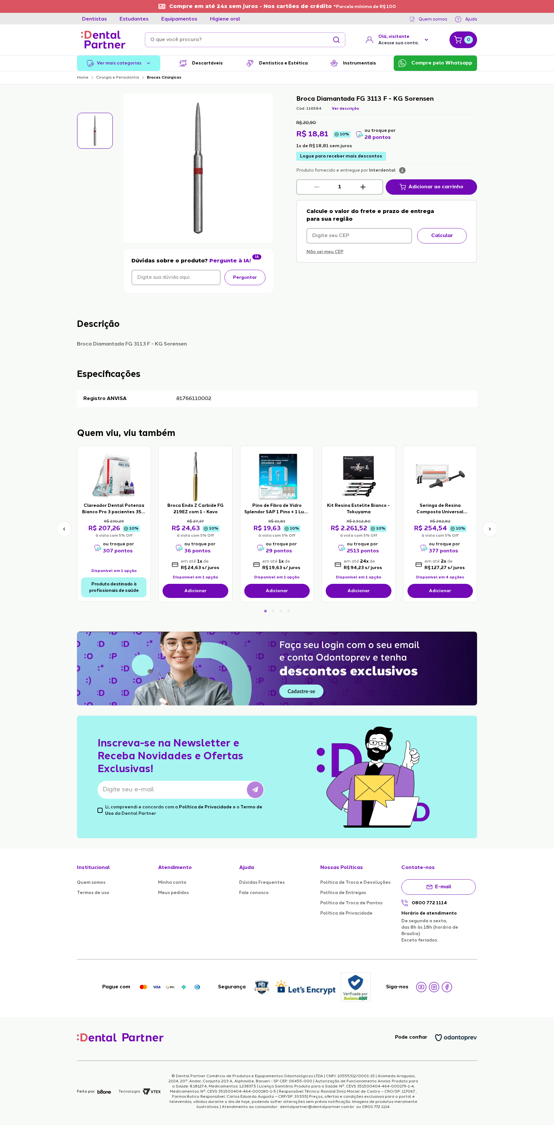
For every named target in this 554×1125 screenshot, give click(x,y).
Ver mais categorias (119, 63)
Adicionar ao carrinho (435, 187)
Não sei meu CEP (324, 252)
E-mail (443, 887)
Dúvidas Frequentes (262, 882)
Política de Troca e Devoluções (355, 882)
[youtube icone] (421, 987)
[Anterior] (64, 529)
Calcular (442, 235)
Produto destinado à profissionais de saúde (113, 587)
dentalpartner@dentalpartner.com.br (317, 1107)
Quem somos (433, 19)
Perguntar (245, 277)
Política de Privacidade (205, 807)
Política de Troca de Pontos (351, 903)
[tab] (94, 19)
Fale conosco (254, 893)
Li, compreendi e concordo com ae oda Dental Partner (183, 810)
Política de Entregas (343, 893)
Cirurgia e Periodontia (117, 78)
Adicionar (195, 591)
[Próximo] (490, 529)
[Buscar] (336, 40)
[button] (317, 187)
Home (82, 78)
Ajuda (471, 19)
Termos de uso (93, 893)
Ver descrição (345, 109)
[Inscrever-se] (255, 789)
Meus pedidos (173, 893)
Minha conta (172, 882)
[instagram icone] (434, 987)
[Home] (103, 40)
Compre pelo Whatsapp (441, 63)
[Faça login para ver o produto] (114, 476)
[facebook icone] (447, 987)
